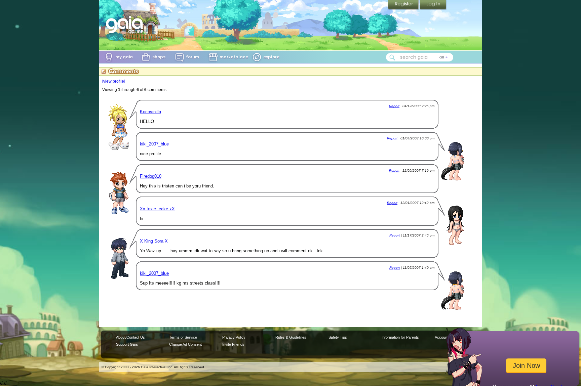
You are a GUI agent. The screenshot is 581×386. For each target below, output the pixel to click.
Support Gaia (127, 344)
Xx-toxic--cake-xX (157, 208)
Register (404, 5)
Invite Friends (233, 344)
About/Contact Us (130, 337)
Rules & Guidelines (290, 337)
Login (433, 5)
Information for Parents (400, 337)
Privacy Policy (233, 337)
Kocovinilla (150, 111)
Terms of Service (183, 337)
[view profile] (113, 81)
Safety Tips (337, 337)
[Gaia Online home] (126, 24)
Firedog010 (150, 176)
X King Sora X (154, 241)
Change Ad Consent (185, 344)
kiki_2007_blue (154, 143)
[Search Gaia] (392, 57)
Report (394, 106)
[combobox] (419, 57)
